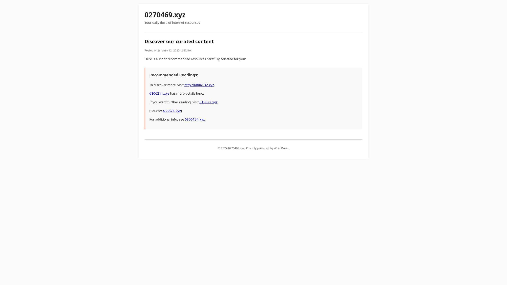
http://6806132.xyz (199, 85)
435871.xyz (172, 110)
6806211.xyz (159, 93)
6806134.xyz (195, 119)
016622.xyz (208, 102)
